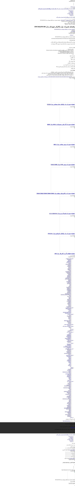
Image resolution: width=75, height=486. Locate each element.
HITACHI (69, 282)
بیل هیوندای (47, 76)
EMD (70, 399)
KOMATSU (69, 289)
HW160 (50, 76)
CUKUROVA (68, 272)
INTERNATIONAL (67, 385)
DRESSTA (69, 276)
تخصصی (69, 263)
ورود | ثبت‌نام (73, 6)
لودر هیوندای (40, 76)
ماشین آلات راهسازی (69, 20)
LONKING (69, 292)
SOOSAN (69, 300)
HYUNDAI (63, 20)
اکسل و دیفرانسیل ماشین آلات (68, 326)
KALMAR (69, 259)
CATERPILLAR (68, 271)
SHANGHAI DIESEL (67, 387)
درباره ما (71, 15)
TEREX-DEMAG (68, 338)
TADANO (69, 337)
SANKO (69, 265)
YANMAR (69, 416)
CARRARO (69, 360)
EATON (69, 357)
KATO (70, 286)
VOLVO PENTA (68, 414)
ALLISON (69, 359)
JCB (70, 284)
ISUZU (69, 317)
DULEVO (69, 325)
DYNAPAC (69, 277)
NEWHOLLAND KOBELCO (66, 294)
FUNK (70, 362)
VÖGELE (69, 303)
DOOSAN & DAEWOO (67, 398)
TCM (70, 379)
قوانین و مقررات (70, 13)
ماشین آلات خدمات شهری (68, 324)
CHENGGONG (68, 264)
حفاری (72, 343)
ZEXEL (69, 354)
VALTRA (69, 309)
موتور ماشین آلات (70, 381)
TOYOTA (69, 380)
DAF (70, 315)
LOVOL (69, 390)
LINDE (69, 377)
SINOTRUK (69, 356)
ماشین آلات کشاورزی (69, 307)
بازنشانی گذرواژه (72, 449)
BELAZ (69, 260)
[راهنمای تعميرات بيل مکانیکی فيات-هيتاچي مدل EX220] (63, 102)
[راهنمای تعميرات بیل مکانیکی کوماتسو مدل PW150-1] (67, 231)
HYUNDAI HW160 (61, 76)
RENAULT (69, 321)
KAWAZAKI (68, 287)
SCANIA (69, 322)
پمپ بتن (71, 329)
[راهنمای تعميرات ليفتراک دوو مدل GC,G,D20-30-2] (67, 211)
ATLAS (69, 267)
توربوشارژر (71, 330)
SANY (70, 297)
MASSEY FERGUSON (67, 312)
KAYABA (69, 350)
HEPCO (69, 280)
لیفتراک (71, 368)
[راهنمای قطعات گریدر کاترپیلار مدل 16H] (67, 251)
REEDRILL (69, 344)
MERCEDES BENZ (67, 320)
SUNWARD (69, 301)
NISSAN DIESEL (68, 411)
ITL (70, 363)
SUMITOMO (68, 262)
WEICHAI (69, 415)
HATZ (70, 400)
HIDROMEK (68, 281)
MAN (70, 386)
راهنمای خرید (71, 12)
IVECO (69, 318)
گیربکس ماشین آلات (69, 355)
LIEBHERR (69, 335)
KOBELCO (69, 288)
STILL (70, 378)
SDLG (70, 298)
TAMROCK (69, 347)
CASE (70, 270)
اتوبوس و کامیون (70, 314)
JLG (70, 332)
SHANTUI (69, 299)
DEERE (69, 274)
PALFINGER (68, 336)
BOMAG (69, 269)
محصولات (71, 11)
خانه (74, 20)
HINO (70, 401)
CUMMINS (69, 396)
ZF (70, 328)
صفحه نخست (70, 10)
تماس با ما (71, 14)
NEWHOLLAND (68, 293)
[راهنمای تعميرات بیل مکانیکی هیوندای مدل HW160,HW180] (64, 29)
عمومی (71, 367)
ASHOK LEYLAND (67, 391)
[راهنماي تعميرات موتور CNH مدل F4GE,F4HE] (67, 162)
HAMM (69, 279)
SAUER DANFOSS (67, 353)
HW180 (52, 76)
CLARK (69, 369)
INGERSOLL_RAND (67, 346)
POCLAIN (69, 296)
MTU (70, 409)
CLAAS (69, 311)
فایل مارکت (43, 76)
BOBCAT (69, 268)
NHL (70, 295)
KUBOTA (69, 406)
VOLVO (69, 304)
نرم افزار (71, 417)
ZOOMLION (68, 306)
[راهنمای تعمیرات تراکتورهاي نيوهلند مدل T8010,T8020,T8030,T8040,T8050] (63, 191)
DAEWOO (69, 273)
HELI (70, 372)
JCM (70, 285)
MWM (70, 410)
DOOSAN (69, 275)
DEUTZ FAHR (68, 308)
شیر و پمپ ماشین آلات (69, 348)
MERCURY (69, 392)
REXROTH (69, 349)
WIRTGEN (69, 261)
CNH (70, 395)
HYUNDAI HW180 (68, 76)
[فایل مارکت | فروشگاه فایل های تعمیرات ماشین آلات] (65, 17)
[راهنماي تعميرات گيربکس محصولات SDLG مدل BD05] (67, 122)
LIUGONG (69, 291)
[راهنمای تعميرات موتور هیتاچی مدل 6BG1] (67, 142)
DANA (69, 361)
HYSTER (69, 374)
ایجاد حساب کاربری (72, 459)
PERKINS (69, 412)
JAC (70, 319)
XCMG (69, 305)
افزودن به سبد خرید (72, 33)
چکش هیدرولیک (70, 340)
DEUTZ (69, 397)
